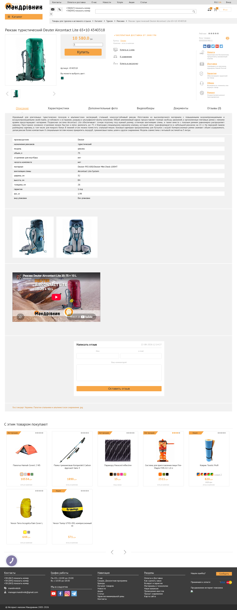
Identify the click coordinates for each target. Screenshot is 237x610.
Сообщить (224, 573)
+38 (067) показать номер (16, 578)
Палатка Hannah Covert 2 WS (26, 465)
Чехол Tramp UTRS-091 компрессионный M (72, 524)
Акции (131, 2)
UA (220, 2)
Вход (228, 2)
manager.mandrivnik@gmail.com (23, 592)
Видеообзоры (145, 108)
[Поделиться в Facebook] (209, 46)
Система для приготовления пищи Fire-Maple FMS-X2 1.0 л (163, 466)
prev (7, 94)
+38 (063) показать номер (16, 583)
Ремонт (211, 92)
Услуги (120, 2)
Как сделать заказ (152, 580)
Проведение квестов (154, 591)
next (54, 94)
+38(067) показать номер (78, 8)
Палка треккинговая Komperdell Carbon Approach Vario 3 (72, 466)
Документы (180, 108)
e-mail (141, 351)
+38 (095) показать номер (16, 580)
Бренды (101, 583)
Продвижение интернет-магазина (207, 587)
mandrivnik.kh (14, 588)
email (53, 9)
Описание (22, 108)
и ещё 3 (218, 474)
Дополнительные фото (103, 108)
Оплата (211, 52)
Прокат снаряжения (153, 593)
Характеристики (58, 108)
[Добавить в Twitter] (213, 46)
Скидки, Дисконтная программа (112, 580)
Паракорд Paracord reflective (118, 465)
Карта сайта (150, 596)
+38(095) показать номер (78, 10)
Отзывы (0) (214, 108)
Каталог (17, 17)
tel (60, 9)
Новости (107, 2)
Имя (97, 351)
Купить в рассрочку (129, 63)
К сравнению (126, 56)
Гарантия (211, 73)
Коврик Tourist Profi (209, 465)
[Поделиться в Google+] (217, 46)
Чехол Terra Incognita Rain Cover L (27, 523)
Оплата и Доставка (153, 578)
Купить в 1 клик (127, 49)
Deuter (123, 40)
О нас (94, 2)
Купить (83, 52)
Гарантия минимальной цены (111, 596)
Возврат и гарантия (153, 583)
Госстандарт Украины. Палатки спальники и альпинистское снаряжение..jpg (47, 407)
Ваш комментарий (119, 362)
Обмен (210, 83)
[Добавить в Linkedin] (204, 46)
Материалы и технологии (156, 585)
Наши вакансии (151, 588)
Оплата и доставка (76, 2)
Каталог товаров (106, 585)
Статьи (143, 2)
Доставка (212, 63)
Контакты (56, 2)
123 (51, 14)
